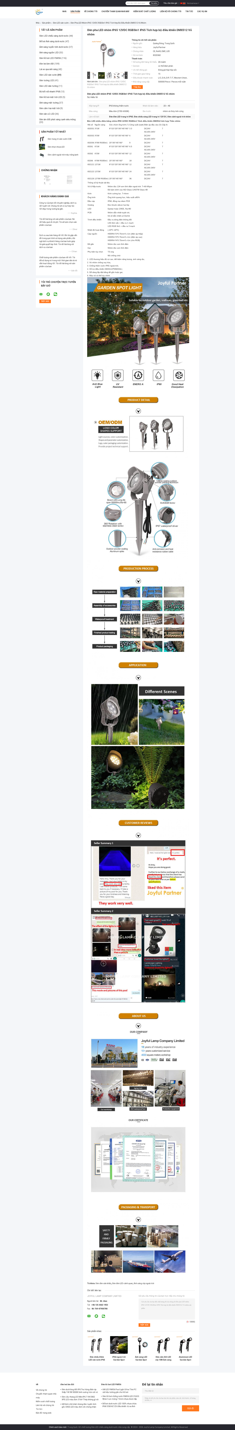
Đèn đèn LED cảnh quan (122, 1283)
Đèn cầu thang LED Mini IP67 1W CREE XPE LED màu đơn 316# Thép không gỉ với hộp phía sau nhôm (80, 1398)
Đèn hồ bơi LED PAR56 (50, 58)
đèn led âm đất (46, 63)
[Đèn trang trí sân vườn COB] (42, 139)
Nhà (64, 11)
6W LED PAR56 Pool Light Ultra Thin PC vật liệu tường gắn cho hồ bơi (119, 1390)
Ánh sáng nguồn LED (49, 52)
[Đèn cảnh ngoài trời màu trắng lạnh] (42, 154)
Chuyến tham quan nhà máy (115, 11)
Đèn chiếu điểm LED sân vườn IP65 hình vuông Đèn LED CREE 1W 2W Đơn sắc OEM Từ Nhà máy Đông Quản (97, 1358)
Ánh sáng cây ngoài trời (144, 1283)
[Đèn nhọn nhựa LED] (42, 147)
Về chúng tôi (90, 11)
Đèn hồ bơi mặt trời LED (50, 97)
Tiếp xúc (137, 87)
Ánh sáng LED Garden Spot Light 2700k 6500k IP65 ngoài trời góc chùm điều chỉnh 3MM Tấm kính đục (141, 1358)
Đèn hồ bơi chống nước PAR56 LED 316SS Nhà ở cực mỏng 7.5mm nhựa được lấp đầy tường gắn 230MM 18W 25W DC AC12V (121, 1398)
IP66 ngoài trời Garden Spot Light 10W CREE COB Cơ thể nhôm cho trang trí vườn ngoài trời (119, 1358)
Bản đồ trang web (44, 1413)
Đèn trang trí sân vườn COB (60, 139)
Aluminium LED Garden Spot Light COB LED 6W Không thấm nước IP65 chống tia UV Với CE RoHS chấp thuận (185, 1358)
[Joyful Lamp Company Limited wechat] (57, 294)
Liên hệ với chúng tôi (170, 11)
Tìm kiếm (154, 3)
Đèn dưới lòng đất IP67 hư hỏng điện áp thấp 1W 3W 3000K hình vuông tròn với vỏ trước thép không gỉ (80, 1391)
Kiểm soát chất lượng (144, 11)
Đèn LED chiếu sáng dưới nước (53, 36)
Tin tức (189, 11)
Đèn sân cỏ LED (46, 114)
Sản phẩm (75, 11)
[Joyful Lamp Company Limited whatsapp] (50, 294)
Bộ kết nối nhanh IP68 (49, 91)
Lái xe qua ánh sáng (48, 69)
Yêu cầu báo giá (170, 3)
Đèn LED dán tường (48, 86)
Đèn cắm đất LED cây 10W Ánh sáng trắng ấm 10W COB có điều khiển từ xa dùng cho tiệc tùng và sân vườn (163, 1358)
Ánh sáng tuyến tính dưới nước (53, 47)
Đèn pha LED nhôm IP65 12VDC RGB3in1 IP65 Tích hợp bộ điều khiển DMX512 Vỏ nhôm (106, 84)
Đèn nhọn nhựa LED (56, 147)
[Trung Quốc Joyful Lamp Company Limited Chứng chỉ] (47, 180)
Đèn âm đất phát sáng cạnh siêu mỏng (57, 119)
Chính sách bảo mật (57, 1427)
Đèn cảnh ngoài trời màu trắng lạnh (63, 155)
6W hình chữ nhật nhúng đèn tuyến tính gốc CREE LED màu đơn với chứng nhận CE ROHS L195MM (79, 1406)
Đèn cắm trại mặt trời (49, 108)
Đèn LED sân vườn (61, 23)
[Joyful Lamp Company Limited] (39, 12)
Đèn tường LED (46, 80)
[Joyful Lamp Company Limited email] (42, 294)
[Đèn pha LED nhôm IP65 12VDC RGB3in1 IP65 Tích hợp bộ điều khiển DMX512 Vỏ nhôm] (106, 55)
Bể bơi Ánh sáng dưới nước (52, 41)
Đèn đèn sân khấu (103, 1283)
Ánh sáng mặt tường (49, 102)
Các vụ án (202, 11)
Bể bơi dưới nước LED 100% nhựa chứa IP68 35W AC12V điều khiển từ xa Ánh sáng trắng (120, 1405)
